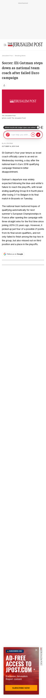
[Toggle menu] (5, 44)
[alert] (21, 670)
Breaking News (20, 56)
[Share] (4, 85)
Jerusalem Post (7, 56)
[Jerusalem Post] (25, 44)
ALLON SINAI (8, 143)
